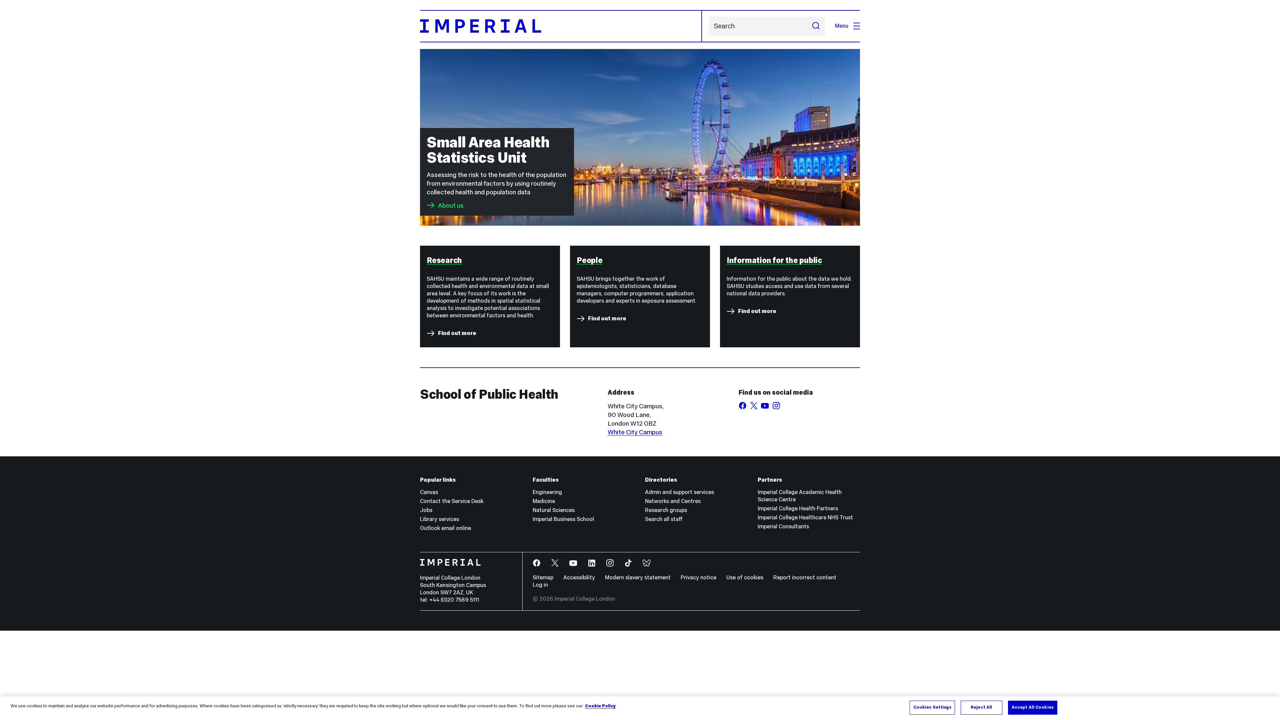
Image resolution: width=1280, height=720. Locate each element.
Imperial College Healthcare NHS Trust (805, 517)
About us (451, 205)
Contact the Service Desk (451, 501)
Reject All (981, 707)
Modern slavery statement (638, 577)
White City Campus (635, 432)
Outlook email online (445, 528)
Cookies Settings (932, 707)
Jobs (426, 510)
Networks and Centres (673, 501)
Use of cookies (744, 577)
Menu (841, 25)
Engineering (547, 492)
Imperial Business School (563, 519)
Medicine (544, 501)
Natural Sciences (554, 510)
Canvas (429, 492)
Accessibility (579, 577)
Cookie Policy (600, 706)
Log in (540, 584)
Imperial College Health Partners (798, 508)
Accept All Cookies (1033, 707)
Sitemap (543, 577)
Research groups (666, 510)
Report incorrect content (804, 577)
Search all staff (664, 519)
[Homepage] (561, 26)
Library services (439, 519)
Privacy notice (698, 577)
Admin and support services (679, 492)
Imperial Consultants (783, 526)
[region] (640, 708)
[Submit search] (816, 26)
